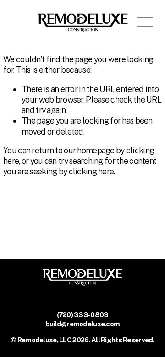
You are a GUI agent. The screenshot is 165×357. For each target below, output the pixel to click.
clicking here (91, 171)
